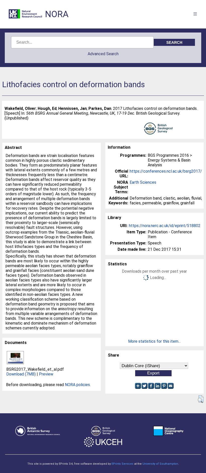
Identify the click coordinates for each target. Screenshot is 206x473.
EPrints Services (122, 463)
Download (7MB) (21, 374)
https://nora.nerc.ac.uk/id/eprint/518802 (164, 225)
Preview (46, 374)
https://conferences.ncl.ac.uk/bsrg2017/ (166, 171)
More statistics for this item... (154, 341)
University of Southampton (160, 463)
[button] (200, 399)
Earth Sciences (143, 182)
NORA (57, 14)
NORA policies (77, 384)
